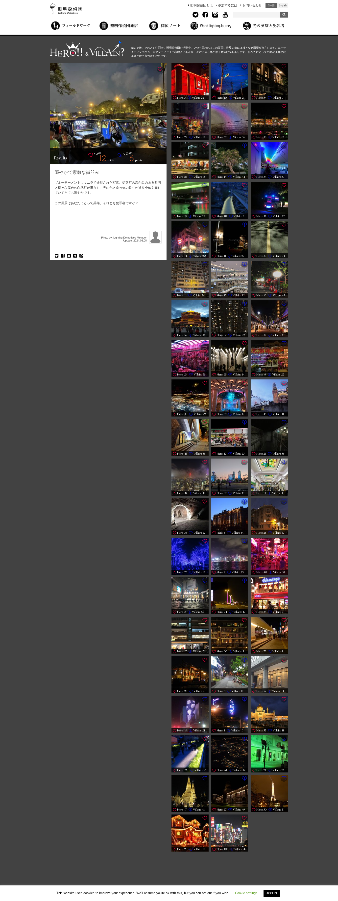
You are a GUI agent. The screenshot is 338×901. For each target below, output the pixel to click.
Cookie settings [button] (246, 893)
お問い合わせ (252, 5)
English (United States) (282, 5)
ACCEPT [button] (271, 893)
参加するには (227, 5)
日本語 (271, 5)
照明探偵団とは (201, 5)
